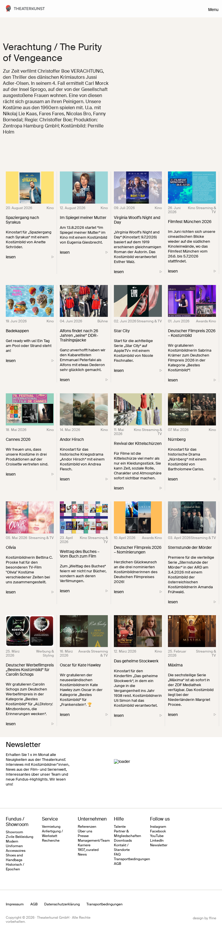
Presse (83, 836)
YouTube (157, 836)
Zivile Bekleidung (19, 836)
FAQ (117, 854)
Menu (213, 9)
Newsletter (158, 845)
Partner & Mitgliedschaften (127, 833)
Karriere (84, 845)
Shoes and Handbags (14, 857)
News (82, 854)
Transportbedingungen (132, 859)
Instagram (158, 826)
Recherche (51, 840)
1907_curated (88, 849)
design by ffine (204, 918)
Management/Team (94, 840)
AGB (117, 863)
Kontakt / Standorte (122, 847)
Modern (12, 841)
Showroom (14, 832)
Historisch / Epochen (15, 866)
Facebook (158, 831)
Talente (120, 826)
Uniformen (14, 846)
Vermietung (51, 826)
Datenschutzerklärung (62, 904)
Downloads (123, 840)
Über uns (85, 831)
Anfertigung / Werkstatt (52, 833)
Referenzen (87, 826)
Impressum (15, 904)
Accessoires (15, 850)
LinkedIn (157, 840)
